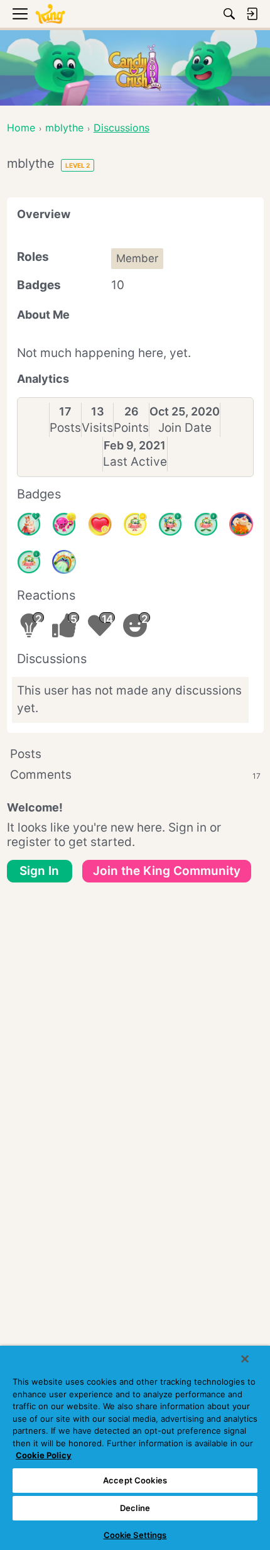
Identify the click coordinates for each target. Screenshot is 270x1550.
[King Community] (50, 14)
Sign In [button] (39, 871)
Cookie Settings (135, 1535)
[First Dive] (29, 562)
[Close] (245, 1359)
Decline (135, 1508)
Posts (65, 427)
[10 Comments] (135, 524)
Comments (135, 774)
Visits (97, 427)
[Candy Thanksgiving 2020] (241, 524)
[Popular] (29, 524)
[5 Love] (100, 524)
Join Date (185, 427)
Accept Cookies (135, 1480)
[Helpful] (64, 524)
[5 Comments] (170, 524)
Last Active (135, 461)
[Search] (229, 14)
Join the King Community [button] (166, 871)
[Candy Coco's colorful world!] (64, 562)
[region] (135, 1448)
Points (131, 427)
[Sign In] (251, 14)
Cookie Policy (44, 1455)
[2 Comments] (206, 524)
